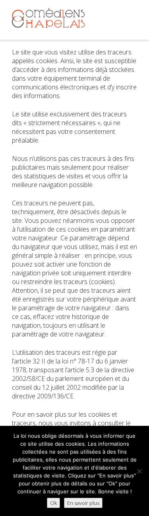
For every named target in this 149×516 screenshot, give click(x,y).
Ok (53, 502)
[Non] (139, 471)
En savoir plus (83, 502)
